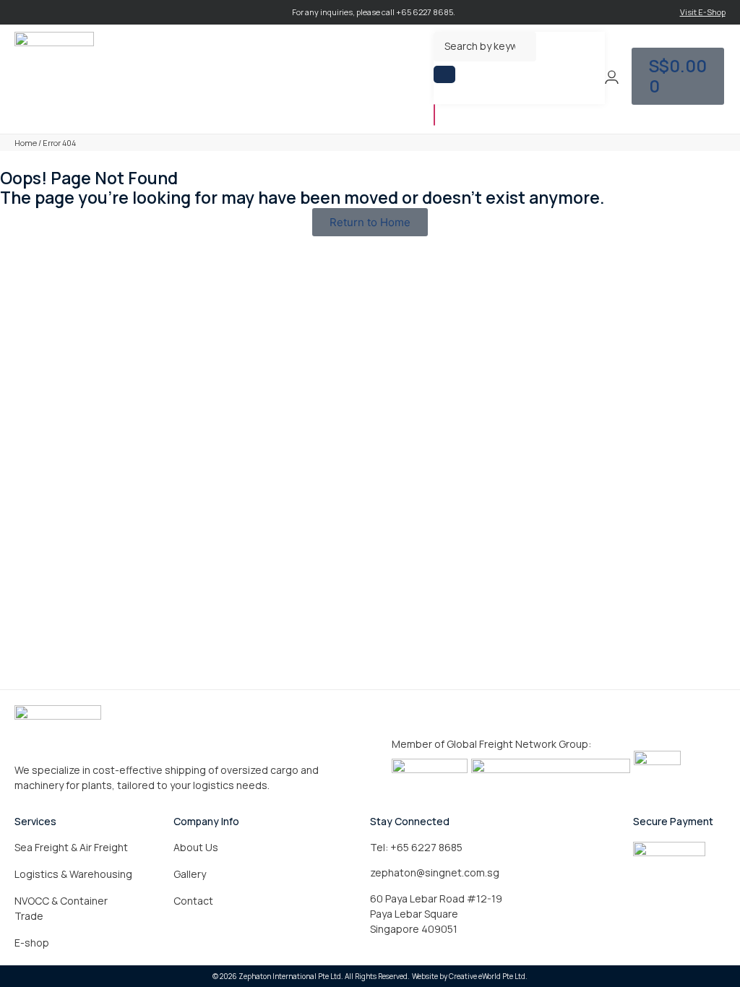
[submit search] (444, 74)
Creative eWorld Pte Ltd (487, 976)
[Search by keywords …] (485, 46)
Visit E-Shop (703, 12)
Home (25, 142)
